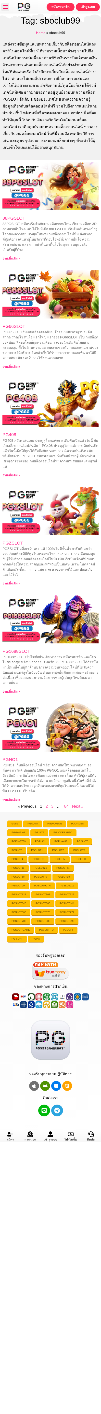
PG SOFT (17, 938)
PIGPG (36, 938)
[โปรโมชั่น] (71, 1134)
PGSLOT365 (43, 903)
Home (40, 33)
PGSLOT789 (19, 921)
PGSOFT (68, 929)
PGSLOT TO (46, 929)
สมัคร (10, 1139)
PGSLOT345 (19, 903)
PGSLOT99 (18, 885)
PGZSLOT (12, 543)
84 (66, 806)
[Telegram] (57, 1110)
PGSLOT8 (81, 859)
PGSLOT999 (67, 921)
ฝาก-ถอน (30, 1139)
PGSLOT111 (67, 885)
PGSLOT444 (67, 903)
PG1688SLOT (16, 651)
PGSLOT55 (18, 876)
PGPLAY (40, 841)
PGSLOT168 (43, 894)
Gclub (15, 823)
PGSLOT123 (19, 894)
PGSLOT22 (40, 868)
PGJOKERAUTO (62, 832)
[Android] (45, 1086)
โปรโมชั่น (70, 1139)
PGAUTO (32, 823)
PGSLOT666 (19, 912)
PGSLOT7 (59, 859)
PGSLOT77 (40, 876)
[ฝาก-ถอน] (30, 1134)
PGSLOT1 (37, 850)
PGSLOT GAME (21, 929)
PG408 (9, 434)
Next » (77, 806)
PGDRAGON (54, 823)
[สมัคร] (10, 1134)
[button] (5, 7)
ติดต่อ (91, 1139)
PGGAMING (18, 832)
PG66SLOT (13, 326)
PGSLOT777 (67, 912)
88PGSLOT (13, 218)
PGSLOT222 (67, 894)
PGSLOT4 (17, 859)
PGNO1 (10, 759)
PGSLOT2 (58, 850)
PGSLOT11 (18, 868)
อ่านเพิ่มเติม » (11, 258)
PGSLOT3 (79, 850)
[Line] (44, 1110)
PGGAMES (77, 823)
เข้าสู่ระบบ (50, 1139)
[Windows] (56, 1086)
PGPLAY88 (60, 841)
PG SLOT (82, 841)
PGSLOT (17, 850)
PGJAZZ (39, 832)
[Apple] (34, 1086)
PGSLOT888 (43, 921)
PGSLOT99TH (42, 885)
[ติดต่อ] (91, 1134)
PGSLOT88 (63, 876)
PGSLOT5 (38, 859)
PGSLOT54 (63, 868)
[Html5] (67, 1086)
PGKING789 (19, 841)
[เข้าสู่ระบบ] (50, 1134)
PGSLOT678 (43, 912)
